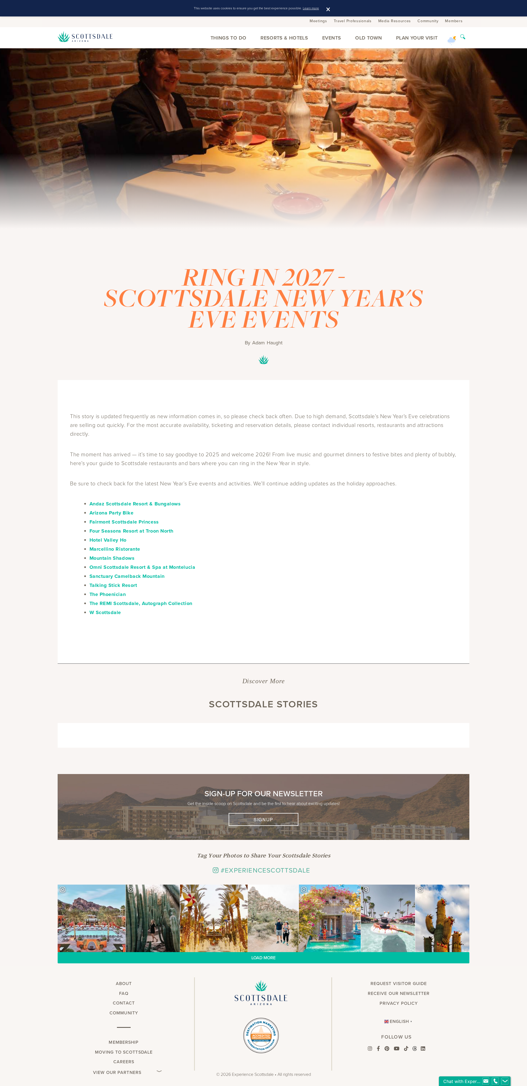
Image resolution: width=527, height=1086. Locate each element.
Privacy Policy (399, 1003)
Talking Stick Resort (113, 585)
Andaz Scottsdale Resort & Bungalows (135, 503)
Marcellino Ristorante (114, 549)
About (124, 983)
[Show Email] (485, 1081)
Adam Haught (267, 342)
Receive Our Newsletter (399, 993)
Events (331, 37)
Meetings (318, 21)
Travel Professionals (353, 21)
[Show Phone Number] (495, 1081)
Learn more (311, 8)
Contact (124, 1003)
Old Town (368, 37)
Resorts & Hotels (284, 37)
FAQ (123, 993)
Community (427, 21)
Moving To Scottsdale (124, 1052)
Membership (124, 1042)
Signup (263, 819)
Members (453, 21)
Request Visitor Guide (399, 983)
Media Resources (394, 21)
